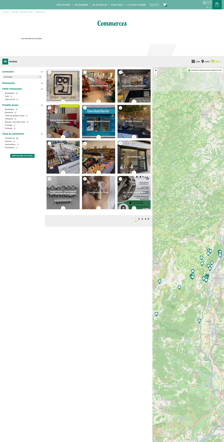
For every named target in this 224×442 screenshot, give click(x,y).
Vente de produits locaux (16, 116)
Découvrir (63, 5)
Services (10, 141)
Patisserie (10, 119)
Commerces (11, 138)
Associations (11, 144)
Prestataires (11, 148)
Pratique (117, 5)
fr (207, 7)
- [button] (155, 73)
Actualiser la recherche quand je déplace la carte (206, 70)
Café (8, 96)
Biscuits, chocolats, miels (16, 122)
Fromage (10, 125)
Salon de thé (11, 99)
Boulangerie (11, 93)
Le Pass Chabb (136, 5)
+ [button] (155, 70)
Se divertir (100, 5)
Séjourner (81, 5)
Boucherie (10, 112)
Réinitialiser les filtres (22, 156)
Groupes (154, 5)
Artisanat (10, 128)
